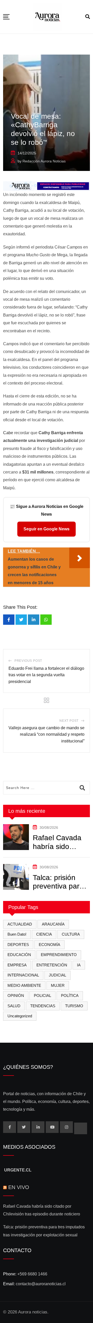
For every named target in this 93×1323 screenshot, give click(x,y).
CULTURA (71, 934)
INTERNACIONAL (23, 975)
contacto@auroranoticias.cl (41, 1284)
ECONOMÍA (49, 944)
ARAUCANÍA (53, 924)
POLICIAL (42, 995)
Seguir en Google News (46, 529)
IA (79, 965)
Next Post (69, 721)
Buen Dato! (16, 934)
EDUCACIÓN (19, 954)
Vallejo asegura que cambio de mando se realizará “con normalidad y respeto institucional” (46, 734)
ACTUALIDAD (19, 924)
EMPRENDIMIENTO (59, 954)
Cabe (8, 433)
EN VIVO (18, 1187)
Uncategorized (19, 1016)
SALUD (13, 1006)
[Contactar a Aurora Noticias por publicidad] (46, 186)
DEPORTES (18, 944)
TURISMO (74, 1006)
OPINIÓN (15, 995)
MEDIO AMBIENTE (24, 985)
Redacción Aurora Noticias (44, 161)
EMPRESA (17, 965)
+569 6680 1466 (32, 1274)
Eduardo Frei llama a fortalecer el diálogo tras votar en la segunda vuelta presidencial (46, 675)
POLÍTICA (70, 995)
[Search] (87, 16)
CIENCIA (44, 934)
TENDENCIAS (42, 1006)
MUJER (58, 985)
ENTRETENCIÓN (51, 965)
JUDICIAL (57, 975)
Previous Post (28, 661)
